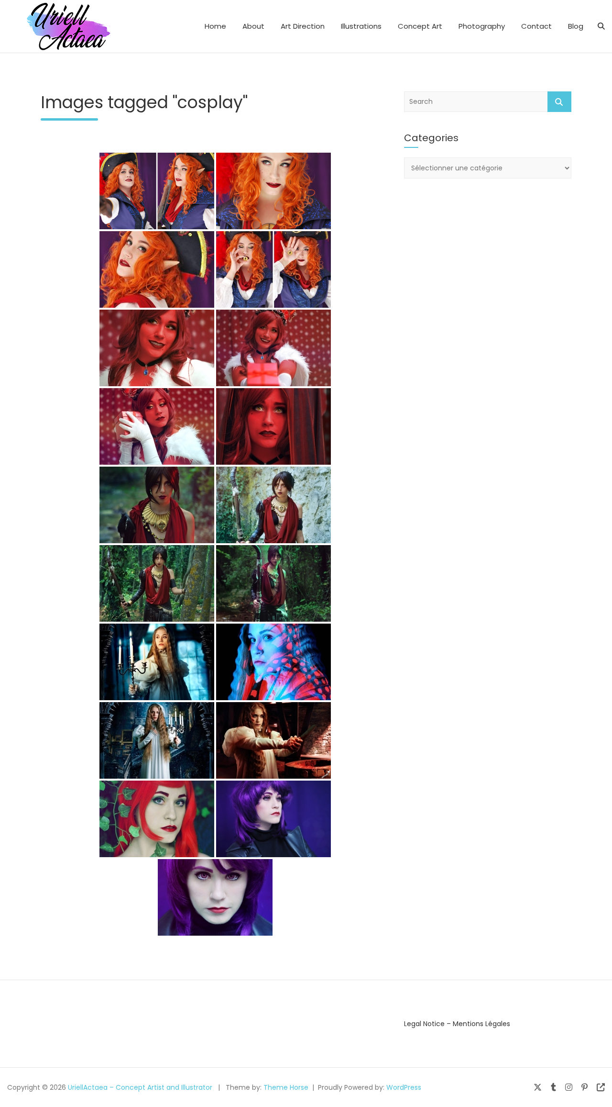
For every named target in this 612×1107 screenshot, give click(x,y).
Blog (575, 26)
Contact (536, 26)
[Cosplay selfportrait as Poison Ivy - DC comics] (156, 819)
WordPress (403, 1087)
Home (215, 26)
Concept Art (420, 26)
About (253, 26)
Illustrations (361, 26)
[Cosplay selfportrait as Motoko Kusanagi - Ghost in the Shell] (273, 819)
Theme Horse (285, 1087)
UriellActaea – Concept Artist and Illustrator (140, 1087)
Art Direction (303, 26)
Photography (482, 26)
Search (559, 101)
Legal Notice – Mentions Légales (457, 1024)
